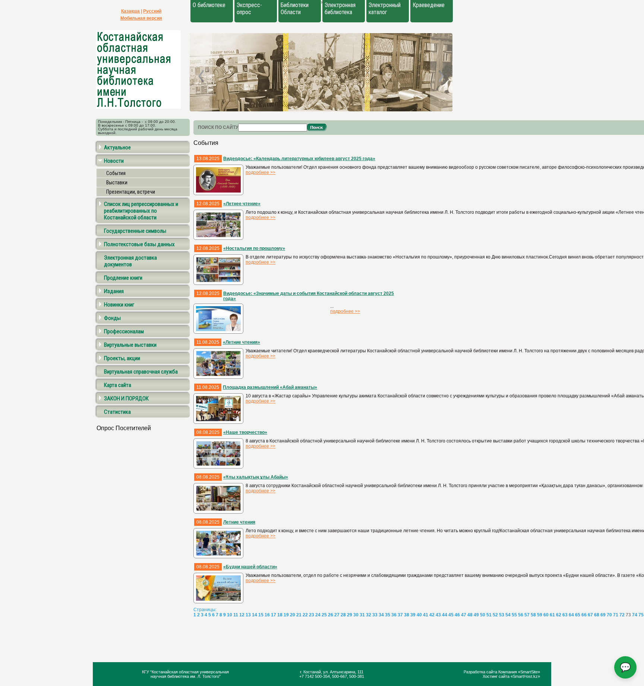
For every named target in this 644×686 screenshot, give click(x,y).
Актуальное (117, 147)
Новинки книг (119, 304)
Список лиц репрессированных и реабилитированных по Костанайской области (141, 211)
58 (533, 614)
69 (603, 614)
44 (444, 614)
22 (305, 614)
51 (489, 614)
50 (482, 614)
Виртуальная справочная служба (141, 371)
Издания (114, 291)
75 (641, 614)
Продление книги (123, 277)
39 (413, 614)
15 (260, 614)
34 (381, 614)
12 (241, 614)
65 (577, 614)
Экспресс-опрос (249, 8)
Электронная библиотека (340, 8)
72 (622, 614)
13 (248, 614)
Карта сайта (117, 385)
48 (470, 614)
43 (438, 614)
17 (273, 614)
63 (565, 614)
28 (343, 614)
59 (539, 614)
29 (349, 614)
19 (286, 614)
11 (235, 614)
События (116, 173)
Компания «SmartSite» (519, 672)
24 (318, 614)
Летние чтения (239, 522)
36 (394, 614)
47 (463, 614)
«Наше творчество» (245, 432)
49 (476, 614)
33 (375, 614)
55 (514, 614)
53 (501, 614)
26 (330, 614)
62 (558, 614)
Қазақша (130, 11)
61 (552, 614)
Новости (114, 161)
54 (508, 614)
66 (584, 614)
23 (311, 614)
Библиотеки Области (295, 8)
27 (337, 614)
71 (615, 614)
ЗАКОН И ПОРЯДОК (126, 398)
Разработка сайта (481, 672)
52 (495, 614)
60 (546, 614)
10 (229, 614)
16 (267, 614)
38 (406, 614)
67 (590, 614)
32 (368, 614)
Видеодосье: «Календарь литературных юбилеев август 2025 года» (299, 158)
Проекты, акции (122, 358)
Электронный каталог (385, 8)
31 (362, 614)
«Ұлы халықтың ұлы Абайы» (255, 477)
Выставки (116, 182)
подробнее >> (260, 172)
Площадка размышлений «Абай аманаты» (270, 387)
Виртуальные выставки (130, 345)
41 (425, 614)
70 (609, 614)
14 (254, 614)
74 (634, 614)
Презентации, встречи (130, 192)
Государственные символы (135, 231)
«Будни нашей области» (250, 566)
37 (400, 614)
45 (451, 614)
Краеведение (429, 5)
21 (299, 614)
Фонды (112, 318)
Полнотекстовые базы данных (139, 244)
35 (387, 614)
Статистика (117, 412)
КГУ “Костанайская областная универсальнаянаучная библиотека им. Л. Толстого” (185, 674)
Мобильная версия (141, 18)
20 (292, 614)
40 (419, 614)
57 (527, 614)
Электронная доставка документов (130, 261)
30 (356, 614)
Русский (152, 11)
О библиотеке (209, 5)
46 (457, 614)
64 (571, 614)
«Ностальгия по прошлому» (254, 248)
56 (520, 614)
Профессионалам (124, 331)
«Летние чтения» (241, 342)
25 (324, 614)
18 (279, 614)
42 (432, 614)
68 (596, 614)
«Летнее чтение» (242, 203)
